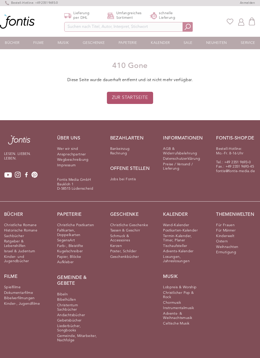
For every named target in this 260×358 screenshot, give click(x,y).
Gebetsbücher (69, 320)
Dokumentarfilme (18, 293)
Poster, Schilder (123, 251)
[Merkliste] (230, 22)
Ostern (222, 241)
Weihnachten (227, 247)
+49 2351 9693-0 (237, 162)
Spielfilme (12, 287)
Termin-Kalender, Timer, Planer (177, 238)
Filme (38, 43)
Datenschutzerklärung (181, 158)
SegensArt (66, 240)
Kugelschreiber (70, 251)
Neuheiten (216, 43)
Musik (63, 43)
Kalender (160, 43)
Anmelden (247, 3)
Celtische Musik (176, 323)
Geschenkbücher (124, 257)
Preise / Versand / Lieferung (178, 167)
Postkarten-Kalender (180, 230)
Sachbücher (14, 236)
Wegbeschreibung (73, 160)
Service (248, 43)
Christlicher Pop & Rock (178, 295)
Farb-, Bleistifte (70, 246)
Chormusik (172, 303)
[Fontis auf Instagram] (17, 175)
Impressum (66, 165)
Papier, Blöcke (69, 257)
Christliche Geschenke (129, 225)
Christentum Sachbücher (67, 307)
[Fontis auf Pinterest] (34, 175)
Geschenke (94, 43)
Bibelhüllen (66, 299)
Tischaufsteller (175, 246)
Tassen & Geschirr (125, 230)
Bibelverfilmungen (19, 298)
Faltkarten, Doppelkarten (68, 233)
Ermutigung (226, 252)
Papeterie (128, 43)
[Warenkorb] (252, 21)
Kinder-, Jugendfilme (22, 304)
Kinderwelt (225, 236)
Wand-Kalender (176, 225)
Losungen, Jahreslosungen (176, 259)
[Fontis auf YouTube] (8, 175)
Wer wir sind (67, 149)
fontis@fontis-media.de (235, 171)
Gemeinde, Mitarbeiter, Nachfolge (77, 338)
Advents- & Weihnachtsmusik (177, 316)
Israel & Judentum (19, 251)
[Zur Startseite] (19, 142)
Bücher (12, 43)
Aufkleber (65, 262)
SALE (188, 43)
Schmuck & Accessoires (120, 238)
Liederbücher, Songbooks (69, 328)
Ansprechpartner (71, 154)
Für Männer (226, 230)
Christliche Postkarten (75, 225)
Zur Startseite (130, 97)
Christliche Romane (20, 225)
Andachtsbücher (71, 315)
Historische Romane (20, 230)
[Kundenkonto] (241, 21)
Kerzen (116, 246)
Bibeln (62, 294)
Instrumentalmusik (178, 308)
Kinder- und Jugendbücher (16, 259)
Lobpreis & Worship (180, 287)
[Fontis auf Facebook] (26, 175)
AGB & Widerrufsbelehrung (180, 151)
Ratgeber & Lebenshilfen (15, 244)
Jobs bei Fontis (123, 179)
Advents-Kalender (178, 251)
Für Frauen (225, 225)
